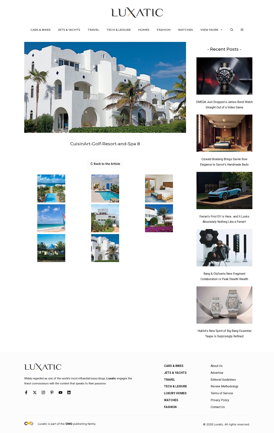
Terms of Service (222, 393)
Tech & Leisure (119, 29)
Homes (143, 29)
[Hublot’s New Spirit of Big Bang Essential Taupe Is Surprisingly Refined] (224, 306)
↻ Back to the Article (105, 164)
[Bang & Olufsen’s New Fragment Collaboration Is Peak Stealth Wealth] (224, 248)
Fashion (164, 29)
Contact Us (218, 407)
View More (209, 29)
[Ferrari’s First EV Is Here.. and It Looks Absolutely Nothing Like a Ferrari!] (224, 191)
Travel (93, 29)
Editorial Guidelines (223, 379)
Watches (185, 29)
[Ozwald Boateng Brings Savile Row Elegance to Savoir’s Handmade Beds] (224, 134)
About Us (217, 366)
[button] (232, 29)
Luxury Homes (175, 393)
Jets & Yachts (69, 29)
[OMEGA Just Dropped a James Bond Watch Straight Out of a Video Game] (224, 76)
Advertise (217, 373)
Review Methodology (224, 386)
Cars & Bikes (41, 29)
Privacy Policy (220, 400)
